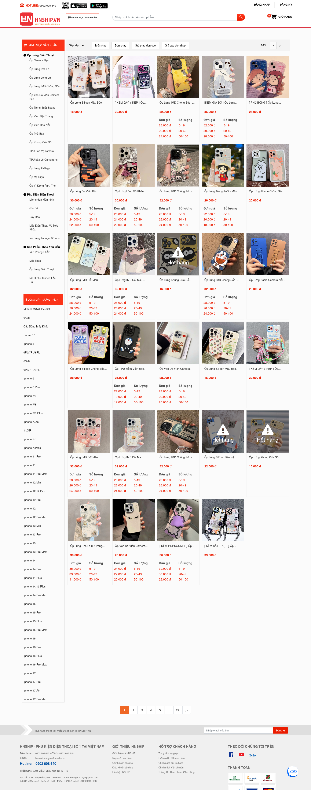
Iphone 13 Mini (32, 526)
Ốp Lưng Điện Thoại (40, 55)
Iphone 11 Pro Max (35, 474)
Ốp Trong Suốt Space (42, 108)
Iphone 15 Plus (32, 621)
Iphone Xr (29, 439)
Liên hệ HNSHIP (121, 772)
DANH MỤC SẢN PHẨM (84, 17)
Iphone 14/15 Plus (34, 586)
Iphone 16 (29, 638)
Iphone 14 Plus (32, 578)
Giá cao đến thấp (175, 45)
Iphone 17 (29, 673)
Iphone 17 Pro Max (35, 699)
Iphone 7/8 (29, 396)
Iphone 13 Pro (32, 534)
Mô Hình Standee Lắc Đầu (42, 280)
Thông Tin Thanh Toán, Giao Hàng (176, 772)
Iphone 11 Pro (32, 456)
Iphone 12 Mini (32, 482)
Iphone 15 (29, 604)
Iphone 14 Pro (32, 569)
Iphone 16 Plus (32, 656)
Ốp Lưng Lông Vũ (40, 77)
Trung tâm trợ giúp (168, 753)
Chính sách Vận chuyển (170, 767)
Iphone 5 (28, 344)
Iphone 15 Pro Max (35, 630)
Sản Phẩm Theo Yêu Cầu (43, 247)
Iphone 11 (29, 465)
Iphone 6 (28, 378)
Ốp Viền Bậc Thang (41, 116)
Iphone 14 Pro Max (35, 595)
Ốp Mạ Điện (36, 177)
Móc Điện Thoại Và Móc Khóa (43, 227)
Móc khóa (35, 261)
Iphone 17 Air (31, 690)
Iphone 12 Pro (32, 500)
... (169, 710)
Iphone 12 (29, 508)
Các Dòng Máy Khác (35, 326)
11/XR (27, 430)
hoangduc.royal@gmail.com (50, 758)
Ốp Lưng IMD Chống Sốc (44, 86)
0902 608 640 (48, 5)
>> (186, 710)
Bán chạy (120, 45)
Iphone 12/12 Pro (33, 491)
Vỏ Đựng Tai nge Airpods (44, 238)
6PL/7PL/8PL (31, 352)
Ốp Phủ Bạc (36, 134)
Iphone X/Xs (31, 422)
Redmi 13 (29, 335)
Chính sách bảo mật (122, 762)
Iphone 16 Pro (32, 647)
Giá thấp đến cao (145, 45)
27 (177, 710)
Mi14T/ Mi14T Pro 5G (36, 309)
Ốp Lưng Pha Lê (39, 69)
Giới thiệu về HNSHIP (124, 753)
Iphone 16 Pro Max (35, 664)
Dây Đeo (34, 217)
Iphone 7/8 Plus (33, 413)
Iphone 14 (29, 560)
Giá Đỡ (33, 208)
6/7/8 (26, 318)
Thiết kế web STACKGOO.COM (80, 781)
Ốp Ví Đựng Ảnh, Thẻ (42, 186)
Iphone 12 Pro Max (35, 517)
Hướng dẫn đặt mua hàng (171, 758)
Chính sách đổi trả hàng (170, 762)
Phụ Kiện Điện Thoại (40, 194)
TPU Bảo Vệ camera (41, 151)
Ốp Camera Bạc (38, 60)
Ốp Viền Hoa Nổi (39, 125)
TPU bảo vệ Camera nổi (43, 160)
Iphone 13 (29, 543)
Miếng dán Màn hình (41, 199)
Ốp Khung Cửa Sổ (40, 142)
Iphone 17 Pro (32, 682)
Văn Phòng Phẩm (39, 252)
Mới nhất (100, 45)
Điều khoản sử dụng (122, 767)
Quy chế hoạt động (122, 758)
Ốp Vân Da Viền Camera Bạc (44, 97)
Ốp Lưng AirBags (39, 168)
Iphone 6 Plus (31, 387)
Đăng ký (286, 5)
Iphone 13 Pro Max (35, 552)
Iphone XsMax (32, 448)
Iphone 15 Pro (32, 612)
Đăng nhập (262, 5)
